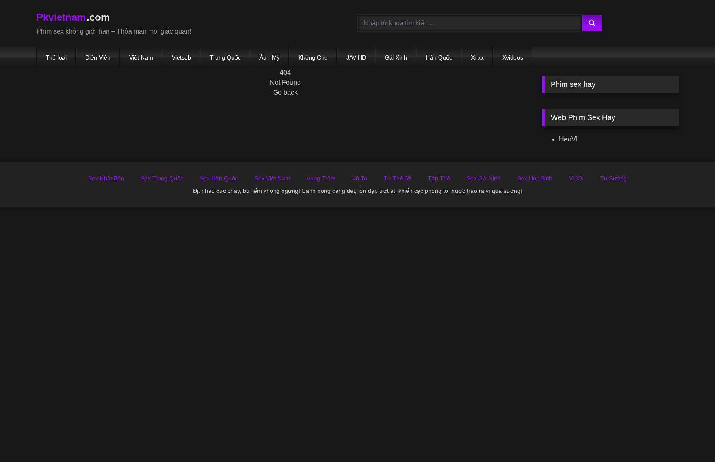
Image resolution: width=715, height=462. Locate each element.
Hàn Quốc (439, 57)
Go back (285, 92)
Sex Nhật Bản (106, 178)
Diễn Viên (97, 57)
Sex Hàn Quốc (219, 178)
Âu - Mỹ (269, 57)
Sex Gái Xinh (484, 178)
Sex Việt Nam (272, 178)
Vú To (359, 178)
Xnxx (477, 57)
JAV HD (356, 57)
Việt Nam (141, 57)
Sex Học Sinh (534, 178)
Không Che (313, 57)
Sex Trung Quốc (162, 178)
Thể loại (56, 57)
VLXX (576, 178)
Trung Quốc (225, 57)
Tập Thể (439, 178)
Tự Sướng (613, 178)
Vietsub (181, 57)
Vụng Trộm (321, 178)
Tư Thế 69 (397, 178)
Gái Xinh (396, 57)
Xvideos (512, 57)
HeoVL (569, 139)
